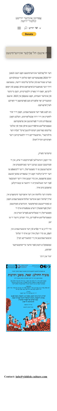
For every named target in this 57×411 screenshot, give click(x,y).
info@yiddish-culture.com (31, 376)
